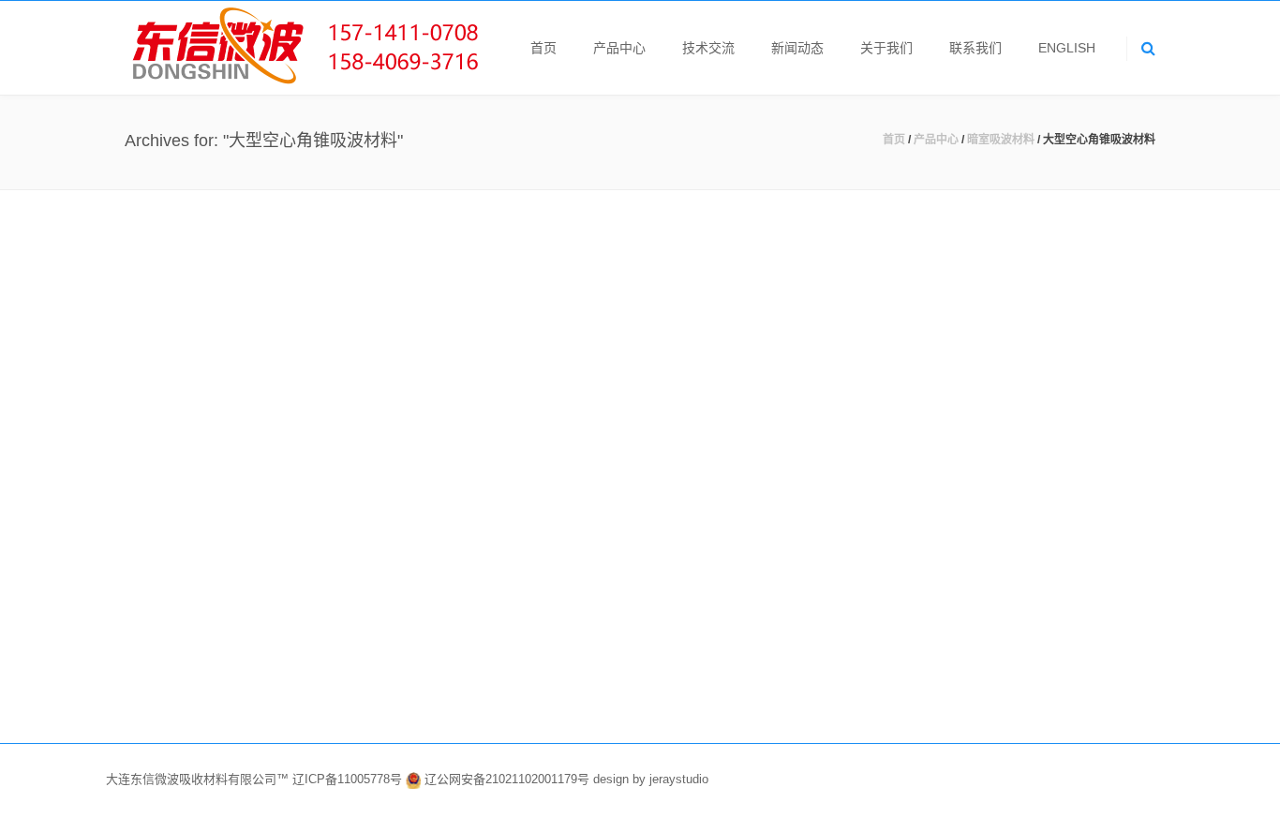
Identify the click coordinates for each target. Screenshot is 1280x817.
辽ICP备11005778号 (349, 780)
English (1066, 47)
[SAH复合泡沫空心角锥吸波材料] (288, 362)
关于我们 (886, 47)
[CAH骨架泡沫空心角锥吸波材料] (561, 362)
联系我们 (975, 47)
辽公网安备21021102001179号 (507, 780)
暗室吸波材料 (1000, 139)
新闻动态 (797, 47)
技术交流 (708, 47)
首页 (543, 47)
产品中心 (619, 47)
